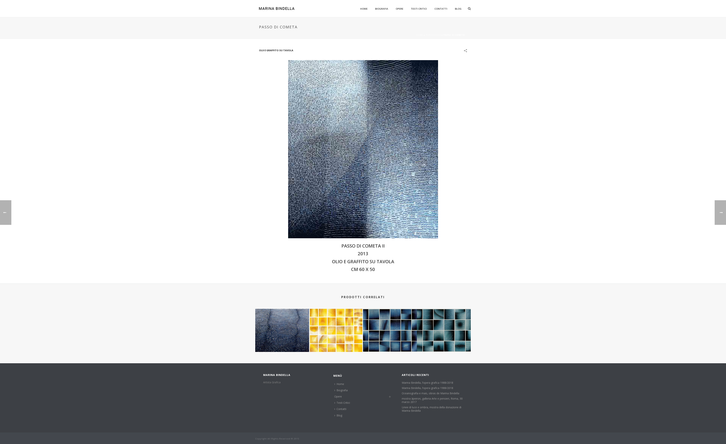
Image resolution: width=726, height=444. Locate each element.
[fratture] (282, 323)
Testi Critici (419, 8)
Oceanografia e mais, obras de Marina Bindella (430, 393)
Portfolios (433, 35)
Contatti (440, 8)
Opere (399, 8)
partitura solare (336, 342)
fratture (282, 342)
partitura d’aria (390, 342)
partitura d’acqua (444, 342)
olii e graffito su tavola (276, 50)
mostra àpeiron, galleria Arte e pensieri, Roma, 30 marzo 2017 (432, 400)
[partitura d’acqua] (444, 323)
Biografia (381, 8)
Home (364, 8)
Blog (458, 8)
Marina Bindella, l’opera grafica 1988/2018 (427, 382)
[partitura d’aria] (390, 323)
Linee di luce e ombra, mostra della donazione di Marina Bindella (431, 409)
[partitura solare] (336, 323)
